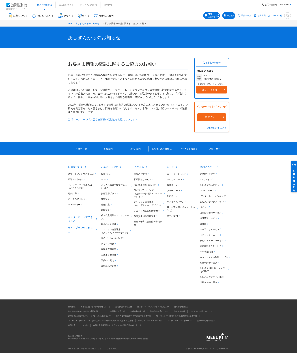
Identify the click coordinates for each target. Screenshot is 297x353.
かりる (170, 167)
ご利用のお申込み (215, 127)
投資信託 (105, 173)
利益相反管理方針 (117, 311)
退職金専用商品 (108, 249)
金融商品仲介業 (108, 265)
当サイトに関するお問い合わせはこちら (84, 348)
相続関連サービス (142, 179)
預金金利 (262, 15)
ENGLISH (284, 4)
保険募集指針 (179, 311)
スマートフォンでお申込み (81, 173)
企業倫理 (71, 306)
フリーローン (173, 190)
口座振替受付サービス (211, 212)
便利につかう (207, 167)
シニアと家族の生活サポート (148, 210)
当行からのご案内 (208, 282)
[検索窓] (287, 15)
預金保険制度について (159, 311)
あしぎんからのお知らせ (87, 23)
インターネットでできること (80, 218)
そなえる (139, 167)
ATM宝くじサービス (210, 229)
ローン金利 (277, 15)
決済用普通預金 (108, 254)
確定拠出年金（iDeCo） (145, 184)
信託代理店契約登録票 (206, 320)
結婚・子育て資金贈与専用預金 (148, 223)
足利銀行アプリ (207, 173)
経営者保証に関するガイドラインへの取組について (89, 316)
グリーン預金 (107, 243)
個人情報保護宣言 (181, 306)
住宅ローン (172, 196)
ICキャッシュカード (209, 234)
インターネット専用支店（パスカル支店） (80, 186)
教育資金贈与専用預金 (145, 216)
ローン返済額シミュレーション (181, 208)
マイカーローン (174, 179)
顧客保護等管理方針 (123, 306)
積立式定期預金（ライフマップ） (115, 217)
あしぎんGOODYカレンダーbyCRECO (213, 269)
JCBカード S (206, 179)
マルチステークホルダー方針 (179, 320)
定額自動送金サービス (211, 246)
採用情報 (108, 4)
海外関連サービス (208, 218)
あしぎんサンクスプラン (212, 201)
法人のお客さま (66, 4)
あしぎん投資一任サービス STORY (114, 186)
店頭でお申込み (75, 179)
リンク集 (84, 325)
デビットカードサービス (212, 240)
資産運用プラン (108, 193)
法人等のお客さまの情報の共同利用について (86, 311)
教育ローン (172, 184)
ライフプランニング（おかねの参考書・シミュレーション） (148, 193)
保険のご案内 (140, 173)
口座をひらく (75, 167)
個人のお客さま (44, 4)
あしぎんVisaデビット (210, 184)
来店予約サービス (208, 262)
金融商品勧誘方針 (137, 311)
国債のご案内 (107, 260)
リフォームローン (175, 201)
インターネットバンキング (213, 196)
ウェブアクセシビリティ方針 (150, 320)
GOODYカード (75, 204)
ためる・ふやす (109, 167)
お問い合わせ (271, 4)
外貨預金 (105, 198)
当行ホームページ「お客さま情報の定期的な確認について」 (101, 119)
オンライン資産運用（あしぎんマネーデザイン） (115, 231)
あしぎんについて (88, 4)
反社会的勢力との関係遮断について (95, 306)
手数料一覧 (246, 15)
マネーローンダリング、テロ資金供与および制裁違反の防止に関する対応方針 (100, 320)
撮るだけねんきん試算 (112, 238)
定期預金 (105, 210)
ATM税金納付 (206, 251)
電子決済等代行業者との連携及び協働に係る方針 (176, 316)
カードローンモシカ (176, 173)
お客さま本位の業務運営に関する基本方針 (133, 316)
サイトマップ (112, 348)
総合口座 (72, 193)
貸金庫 (203, 223)
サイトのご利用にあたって (201, 311)
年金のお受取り (108, 224)
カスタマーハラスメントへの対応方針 (153, 306)
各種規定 (71, 325)
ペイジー (204, 207)
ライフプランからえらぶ (80, 229)
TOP (70, 23)
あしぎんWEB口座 (77, 198)
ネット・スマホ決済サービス (214, 257)
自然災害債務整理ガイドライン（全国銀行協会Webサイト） (118, 325)
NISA (103, 179)
